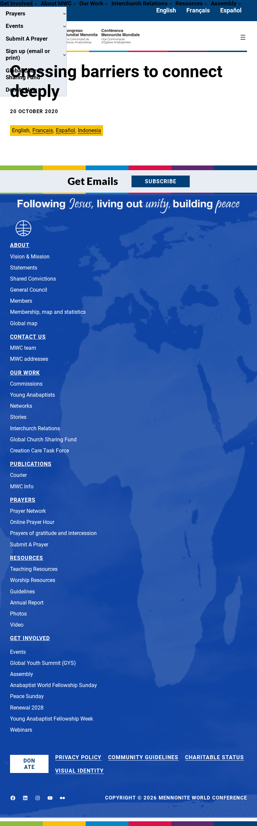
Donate (29, 764)
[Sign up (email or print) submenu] (64, 54)
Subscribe (160, 181)
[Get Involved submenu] (35, 3)
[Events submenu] (64, 26)
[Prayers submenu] (64, 13)
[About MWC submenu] (74, 3)
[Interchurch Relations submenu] (170, 3)
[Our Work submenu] (106, 3)
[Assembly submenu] (239, 3)
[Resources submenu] (205, 3)
